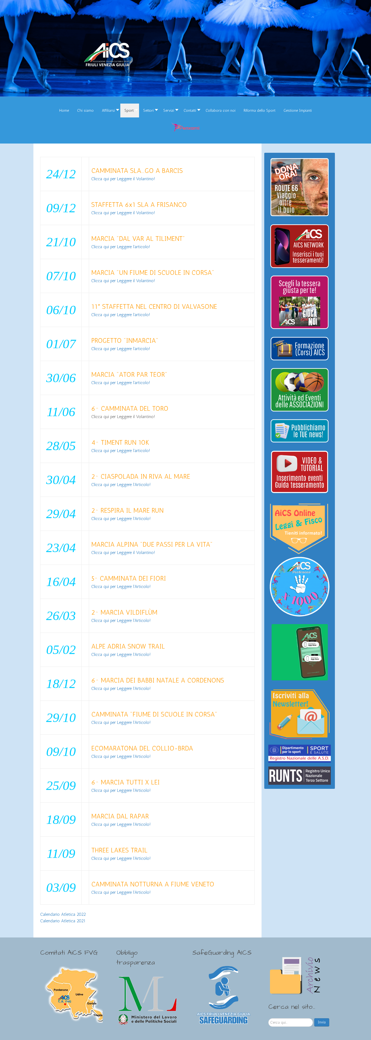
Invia (322, 1022)
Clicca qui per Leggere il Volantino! (123, 178)
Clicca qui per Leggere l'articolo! (120, 246)
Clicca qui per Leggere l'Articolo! (121, 484)
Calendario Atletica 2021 (63, 920)
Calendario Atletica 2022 (63, 914)
